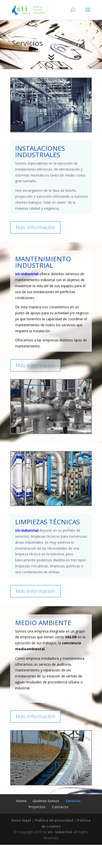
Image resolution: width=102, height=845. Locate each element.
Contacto (60, 806)
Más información (35, 227)
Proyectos (37, 806)
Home (21, 800)
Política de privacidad (54, 820)
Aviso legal (21, 820)
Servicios (73, 800)
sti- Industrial (60, 832)
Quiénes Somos (46, 800)
